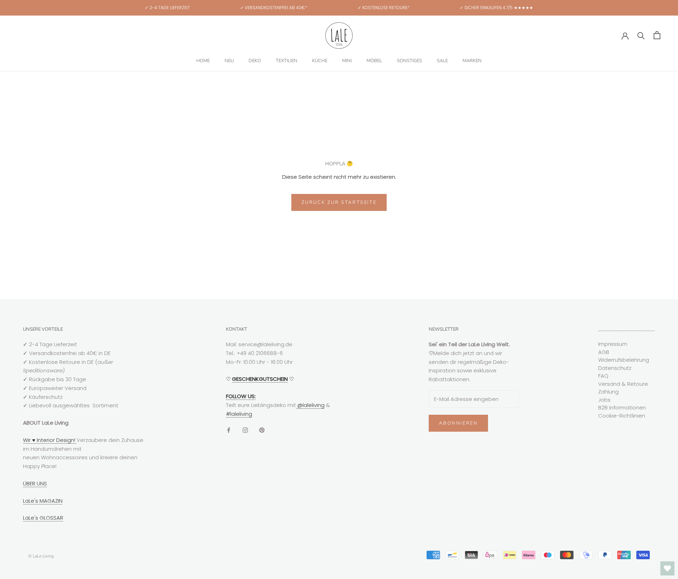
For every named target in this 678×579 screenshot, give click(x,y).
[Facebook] (228, 429)
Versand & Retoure (623, 384)
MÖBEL (374, 61)
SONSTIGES (409, 61)
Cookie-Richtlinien (621, 415)
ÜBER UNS (35, 483)
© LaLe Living (41, 556)
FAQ (603, 375)
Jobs (604, 399)
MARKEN (472, 61)
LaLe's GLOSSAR (43, 517)
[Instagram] (245, 429)
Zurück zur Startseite (339, 202)
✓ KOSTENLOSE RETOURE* (384, 8)
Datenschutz (614, 368)
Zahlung (608, 391)
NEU (229, 61)
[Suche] (641, 35)
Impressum (613, 344)
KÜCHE (319, 61)
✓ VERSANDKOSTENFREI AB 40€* (273, 8)
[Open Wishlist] (667, 568)
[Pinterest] (261, 429)
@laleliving (310, 405)
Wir (27, 440)
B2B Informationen (622, 407)
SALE (442, 61)
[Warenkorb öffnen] (657, 35)
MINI (347, 61)
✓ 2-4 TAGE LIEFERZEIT (167, 8)
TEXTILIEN (286, 61)
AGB (603, 352)
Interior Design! (56, 440)
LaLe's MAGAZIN (43, 500)
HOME (203, 61)
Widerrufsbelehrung (623, 360)
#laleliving (239, 414)
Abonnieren (458, 423)
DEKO (255, 61)
